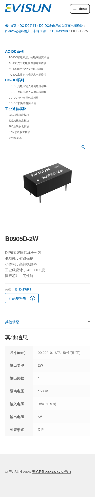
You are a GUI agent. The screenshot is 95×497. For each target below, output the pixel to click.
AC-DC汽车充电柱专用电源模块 (27, 63)
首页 (13, 25)
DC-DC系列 (28, 25)
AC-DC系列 (14, 51)
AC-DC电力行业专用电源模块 (26, 69)
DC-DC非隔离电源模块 (22, 103)
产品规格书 (17, 298)
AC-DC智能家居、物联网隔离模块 (29, 57)
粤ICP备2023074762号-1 (51, 471)
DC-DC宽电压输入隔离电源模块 (28, 92)
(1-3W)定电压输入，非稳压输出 (27, 31)
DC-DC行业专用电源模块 (24, 97)
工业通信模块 (15, 108)
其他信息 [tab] (12, 321)
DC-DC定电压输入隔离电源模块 (61, 25)
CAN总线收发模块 (19, 132)
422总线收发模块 (19, 120)
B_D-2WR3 (60, 31)
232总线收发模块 (19, 114)
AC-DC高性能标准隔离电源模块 (27, 74)
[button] (83, 147)
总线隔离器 (15, 137)
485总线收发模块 (19, 126)
